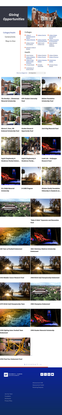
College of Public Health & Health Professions (30, 62)
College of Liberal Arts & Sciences (30, 43)
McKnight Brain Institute (52, 61)
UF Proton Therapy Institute (53, 65)
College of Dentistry (42, 55)
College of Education (30, 39)
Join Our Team (9, 394)
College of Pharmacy (53, 57)
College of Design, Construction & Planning (53, 37)
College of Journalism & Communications (54, 40)
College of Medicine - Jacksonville (30, 57)
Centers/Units (10, 37)
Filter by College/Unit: (22, 73)
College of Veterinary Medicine (42, 61)
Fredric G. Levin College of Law (41, 43)
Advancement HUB (38, 383)
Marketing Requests (38, 387)
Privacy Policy (8, 401)
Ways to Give (10, 41)
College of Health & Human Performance (42, 40)
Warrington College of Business (31, 48)
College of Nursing (42, 57)
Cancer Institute (29, 55)
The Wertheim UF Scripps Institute (30, 68)
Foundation (8, 396)
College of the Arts (42, 35)
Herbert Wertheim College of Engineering (53, 44)
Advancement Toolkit (38, 385)
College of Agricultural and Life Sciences (30, 37)
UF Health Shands (30, 64)
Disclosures (8, 398)
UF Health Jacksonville (40, 65)
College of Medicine (53, 55)
